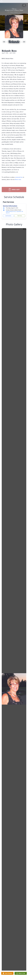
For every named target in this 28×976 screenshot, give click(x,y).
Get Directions (8, 215)
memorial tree (19, 177)
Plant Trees (19, 215)
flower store (18, 179)
